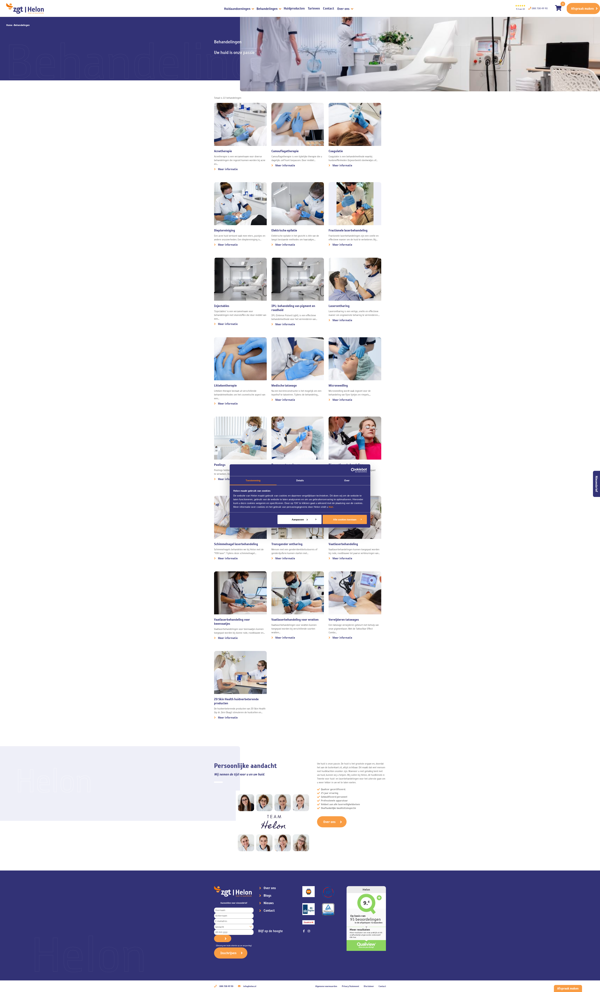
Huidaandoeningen (237, 9)
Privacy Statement (350, 986)
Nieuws (269, 903)
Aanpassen (298, 519)
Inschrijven (228, 953)
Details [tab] (300, 480)
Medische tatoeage (284, 385)
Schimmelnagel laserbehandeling (236, 544)
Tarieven (314, 8)
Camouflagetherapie (285, 151)
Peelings (219, 465)
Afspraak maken (582, 8)
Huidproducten (294, 8)
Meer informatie (228, 169)
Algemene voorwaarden (326, 986)
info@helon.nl (249, 986)
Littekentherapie (225, 385)
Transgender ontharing (286, 544)
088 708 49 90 (226, 986)
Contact (328, 8)
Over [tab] (347, 480)
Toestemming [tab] (253, 480)
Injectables (221, 306)
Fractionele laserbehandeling (348, 230)
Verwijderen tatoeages (344, 619)
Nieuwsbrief (596, 484)
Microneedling (338, 385)
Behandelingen (267, 9)
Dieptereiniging (224, 230)
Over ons (343, 9)
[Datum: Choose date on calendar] (222, 938)
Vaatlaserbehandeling (343, 544)
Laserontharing (339, 306)
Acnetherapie (223, 151)
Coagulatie (336, 151)
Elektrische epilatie (284, 230)
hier (331, 507)
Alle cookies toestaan (344, 519)
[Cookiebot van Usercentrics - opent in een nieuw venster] (353, 470)
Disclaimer (369, 986)
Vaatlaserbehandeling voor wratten (295, 619)
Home (9, 25)
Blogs (267, 895)
